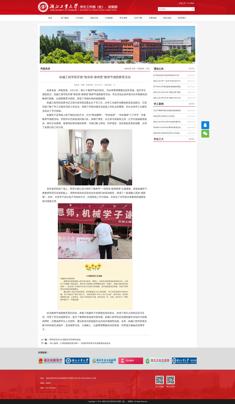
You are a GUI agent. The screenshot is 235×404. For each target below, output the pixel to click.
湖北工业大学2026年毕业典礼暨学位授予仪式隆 (168, 122)
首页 (50, 18)
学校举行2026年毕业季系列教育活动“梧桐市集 (168, 127)
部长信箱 (167, 18)
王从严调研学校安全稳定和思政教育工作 (168, 110)
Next (152, 142)
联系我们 (182, 18)
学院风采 (140, 69)
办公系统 (190, 3)
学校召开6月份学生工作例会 (164, 116)
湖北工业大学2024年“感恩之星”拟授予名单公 (168, 92)
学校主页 (182, 3)
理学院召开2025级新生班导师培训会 (65, 340)
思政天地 (94, 18)
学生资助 (123, 18)
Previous (157, 142)
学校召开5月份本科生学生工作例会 (166, 133)
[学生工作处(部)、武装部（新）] (77, 11)
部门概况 (65, 18)
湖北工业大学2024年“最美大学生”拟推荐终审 (168, 98)
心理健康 (109, 18)
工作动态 (79, 18)
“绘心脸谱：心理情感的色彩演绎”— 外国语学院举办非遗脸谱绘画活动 (79, 343)
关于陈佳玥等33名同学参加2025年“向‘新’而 (168, 75)
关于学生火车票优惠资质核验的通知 (167, 87)
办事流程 (153, 18)
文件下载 (138, 18)
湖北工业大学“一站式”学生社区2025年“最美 (168, 81)
